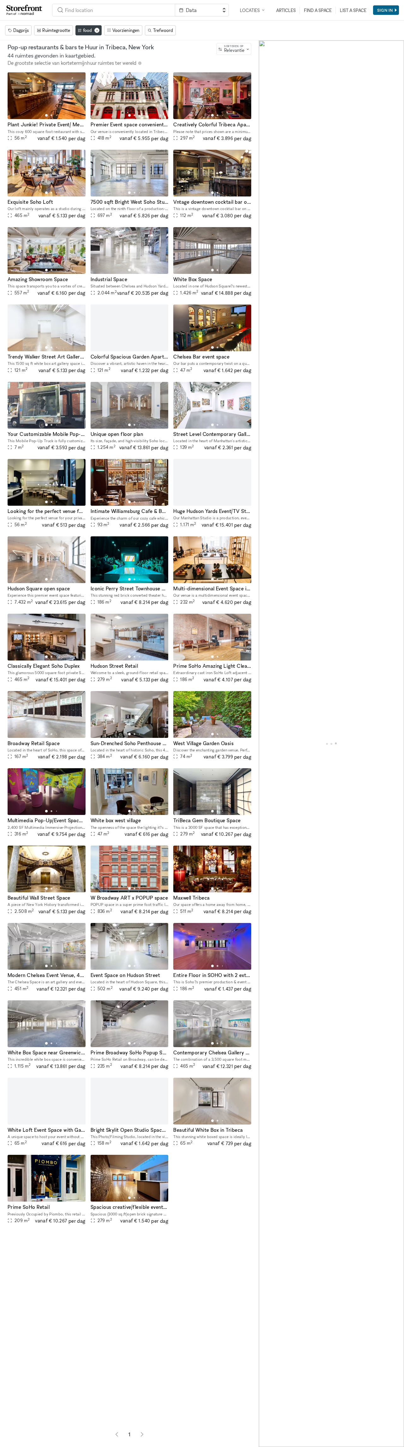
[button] (46, 115)
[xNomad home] (24, 10)
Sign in (385, 10)
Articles (286, 10)
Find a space (318, 10)
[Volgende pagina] (142, 1434)
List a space (353, 10)
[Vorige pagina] (117, 1434)
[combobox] (234, 49)
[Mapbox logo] (274, 1441)
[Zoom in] (266, 1421)
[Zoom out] (266, 1430)
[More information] (140, 63)
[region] (331, 743)
